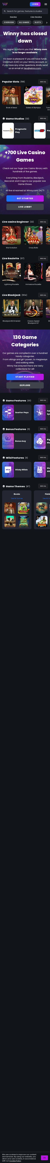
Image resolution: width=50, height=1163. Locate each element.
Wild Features (15, 457)
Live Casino (36, 17)
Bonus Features (16, 429)
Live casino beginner (15, 221)
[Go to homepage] (5, 4)
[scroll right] (47, 23)
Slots (38, 22)
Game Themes (15, 486)
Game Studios (15, 118)
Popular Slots (10, 81)
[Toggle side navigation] (45, 4)
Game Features (16, 400)
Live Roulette (10, 258)
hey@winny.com (32, 68)
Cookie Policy (15, 1161)
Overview (9, 22)
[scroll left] (3, 23)
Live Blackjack (11, 295)
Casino (13, 17)
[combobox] (25, 11)
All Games (24, 22)
